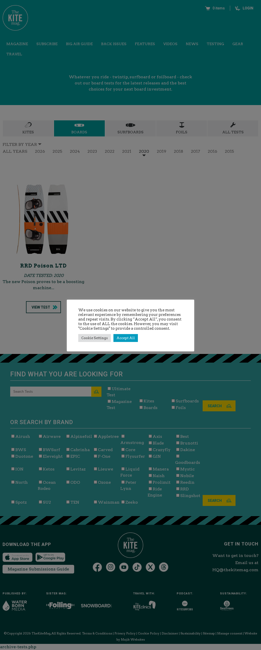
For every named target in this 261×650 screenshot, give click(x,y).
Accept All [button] (125, 338)
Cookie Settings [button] (94, 338)
